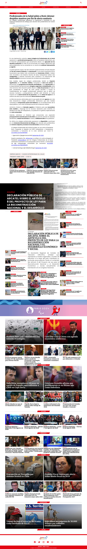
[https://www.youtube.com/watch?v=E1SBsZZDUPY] (33, 441)
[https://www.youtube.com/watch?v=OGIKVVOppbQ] (14, 419)
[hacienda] (63, 273)
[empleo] (58, 46)
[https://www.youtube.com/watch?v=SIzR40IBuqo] (72, 419)
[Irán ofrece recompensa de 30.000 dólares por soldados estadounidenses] (8, 292)
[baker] (8, 276)
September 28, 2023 (38, 135)
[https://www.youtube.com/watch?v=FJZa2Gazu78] (14, 441)
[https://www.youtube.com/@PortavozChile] (48, 542)
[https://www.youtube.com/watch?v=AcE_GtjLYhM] (33, 419)
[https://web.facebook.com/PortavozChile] (35, 542)
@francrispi (29, 138)
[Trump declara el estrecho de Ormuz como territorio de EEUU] (63, 235)
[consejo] (58, 35)
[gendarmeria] (8, 284)
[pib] (58, 40)
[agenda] (8, 268)
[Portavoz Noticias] (6, 3)
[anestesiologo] (8, 253)
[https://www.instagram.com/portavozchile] (43, 542)
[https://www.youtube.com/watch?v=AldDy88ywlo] (53, 441)
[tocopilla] (58, 29)
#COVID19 (50, 143)
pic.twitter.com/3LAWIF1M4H (19, 132)
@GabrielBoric (22, 140)
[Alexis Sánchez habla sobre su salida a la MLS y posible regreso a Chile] (63, 283)
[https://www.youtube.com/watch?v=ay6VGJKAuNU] (72, 441)
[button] (15, 154)
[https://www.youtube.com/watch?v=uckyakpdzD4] (53, 419)
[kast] (8, 260)
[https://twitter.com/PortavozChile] (39, 542)
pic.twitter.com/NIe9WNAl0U (19, 145)
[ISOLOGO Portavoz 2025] (43, 4)
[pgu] (63, 264)
